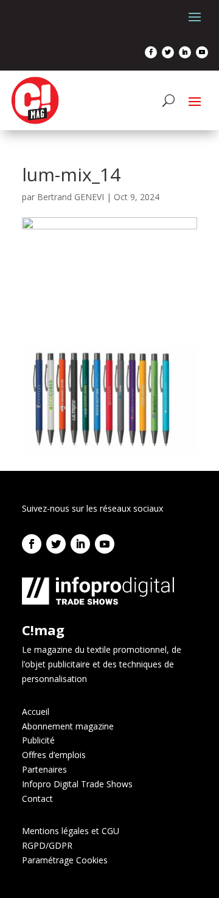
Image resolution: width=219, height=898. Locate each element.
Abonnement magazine (68, 726)
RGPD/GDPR (47, 845)
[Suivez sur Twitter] (168, 52)
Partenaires (44, 769)
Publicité (38, 740)
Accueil (35, 711)
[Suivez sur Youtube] (202, 52)
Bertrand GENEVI (70, 197)
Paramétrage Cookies (65, 860)
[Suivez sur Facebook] (151, 52)
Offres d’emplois (54, 755)
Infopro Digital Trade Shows (77, 784)
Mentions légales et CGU (70, 831)
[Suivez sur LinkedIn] (185, 52)
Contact (37, 798)
